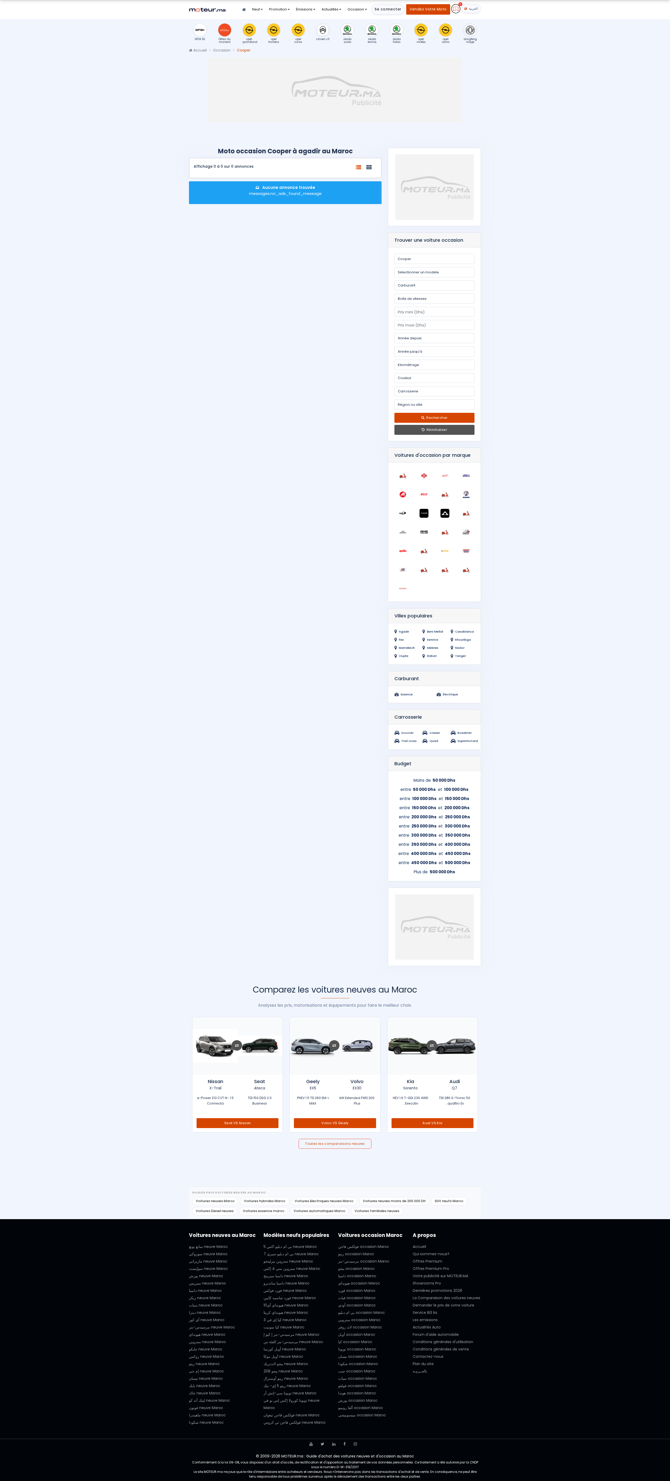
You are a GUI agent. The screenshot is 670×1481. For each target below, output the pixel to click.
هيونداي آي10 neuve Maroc (286, 1305)
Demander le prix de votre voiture (443, 1305)
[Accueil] (244, 9)
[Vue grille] (369, 167)
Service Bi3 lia (425, 1312)
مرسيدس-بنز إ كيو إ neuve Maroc (292, 1334)
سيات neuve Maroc (206, 1305)
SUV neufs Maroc (449, 1201)
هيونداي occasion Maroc (359, 1283)
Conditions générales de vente (441, 1349)
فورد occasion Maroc (357, 1290)
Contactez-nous (428, 1356)
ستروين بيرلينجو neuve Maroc (288, 1261)
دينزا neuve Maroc (205, 1312)
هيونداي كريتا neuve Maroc (286, 1312)
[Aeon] (402, 494)
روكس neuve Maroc (206, 1356)
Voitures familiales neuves (377, 1211)
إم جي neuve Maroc (206, 1371)
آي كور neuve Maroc (207, 1319)
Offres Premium (427, 1261)
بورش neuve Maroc (206, 1276)
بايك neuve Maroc (204, 1385)
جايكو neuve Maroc (205, 1349)
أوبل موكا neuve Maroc (283, 1356)
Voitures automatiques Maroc (319, 1211)
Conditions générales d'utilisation (443, 1341)
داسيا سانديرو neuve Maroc (287, 1283)
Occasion (356, 9)
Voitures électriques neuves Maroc (324, 1201)
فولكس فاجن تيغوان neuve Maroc (292, 1415)
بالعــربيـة (420, 1371)
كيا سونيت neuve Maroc (284, 1327)
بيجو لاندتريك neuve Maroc (286, 1363)
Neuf (256, 9)
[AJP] (402, 513)
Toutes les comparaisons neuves (335, 1143)
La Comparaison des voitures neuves (446, 1297)
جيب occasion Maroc (357, 1371)
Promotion (278, 9)
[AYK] (466, 570)
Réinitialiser (436, 429)
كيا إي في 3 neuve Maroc (285, 1319)
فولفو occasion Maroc (357, 1385)
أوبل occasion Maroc (356, 1334)
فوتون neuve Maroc (206, 1407)
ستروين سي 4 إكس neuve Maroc (292, 1268)
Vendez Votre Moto (428, 9)
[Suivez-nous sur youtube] (311, 1444)
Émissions (304, 9)
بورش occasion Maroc (358, 1400)
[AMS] (424, 532)
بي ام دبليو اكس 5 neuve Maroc (290, 1246)
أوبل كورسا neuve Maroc (285, 1349)
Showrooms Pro (427, 1283)
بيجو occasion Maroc (356, 1268)
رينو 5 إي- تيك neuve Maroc (287, 1385)
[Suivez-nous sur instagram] (355, 1444)
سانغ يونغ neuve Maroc (208, 1246)
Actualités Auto (427, 1327)
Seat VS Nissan (237, 1122)
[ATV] (445, 570)
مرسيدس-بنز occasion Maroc (363, 1261)
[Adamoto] (424, 475)
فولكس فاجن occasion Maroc (363, 1246)
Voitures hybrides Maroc (265, 1201)
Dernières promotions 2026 (437, 1290)
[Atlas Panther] (424, 570)
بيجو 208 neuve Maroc (283, 1371)
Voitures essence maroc (263, 1211)
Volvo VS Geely (334, 1122)
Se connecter (388, 9)
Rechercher (437, 417)
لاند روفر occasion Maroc (360, 1327)
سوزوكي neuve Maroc (208, 1254)
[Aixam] (466, 494)
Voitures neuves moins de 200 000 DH (394, 1201)
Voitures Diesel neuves (215, 1211)
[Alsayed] (466, 513)
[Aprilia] (402, 551)
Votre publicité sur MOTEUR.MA (440, 1276)
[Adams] (445, 475)
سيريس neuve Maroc (207, 1283)
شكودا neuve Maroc (206, 1422)
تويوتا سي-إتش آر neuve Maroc (290, 1393)
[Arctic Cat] (424, 551)
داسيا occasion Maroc (357, 1276)
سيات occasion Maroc (357, 1378)
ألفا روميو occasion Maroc (360, 1407)
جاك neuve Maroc (205, 1393)
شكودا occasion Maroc (358, 1363)
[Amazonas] (402, 532)
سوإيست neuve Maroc (208, 1268)
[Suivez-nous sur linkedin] (334, 1444)
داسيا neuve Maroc (205, 1290)
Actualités (330, 9)
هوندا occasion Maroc (357, 1393)
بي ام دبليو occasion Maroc (361, 1312)
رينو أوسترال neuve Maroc (286, 1378)
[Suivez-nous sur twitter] (322, 1444)
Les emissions (425, 1319)
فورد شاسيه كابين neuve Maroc (290, 1297)
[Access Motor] (402, 475)
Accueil (199, 50)
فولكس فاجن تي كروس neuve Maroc (295, 1422)
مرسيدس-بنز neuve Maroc (212, 1327)
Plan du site (423, 1363)
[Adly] (466, 475)
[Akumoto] (424, 513)
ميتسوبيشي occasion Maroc (362, 1415)
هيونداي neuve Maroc (207, 1334)
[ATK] (402, 570)
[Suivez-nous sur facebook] (344, 1444)
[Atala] (466, 551)
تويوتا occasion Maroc (357, 1349)
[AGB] (424, 494)
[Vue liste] (358, 167)
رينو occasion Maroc (356, 1254)
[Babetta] (402, 588)
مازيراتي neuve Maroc (208, 1261)
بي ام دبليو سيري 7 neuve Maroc (291, 1254)
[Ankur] (445, 532)
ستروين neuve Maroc (207, 1341)
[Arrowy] (445, 551)
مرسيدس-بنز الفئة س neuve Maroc (293, 1341)
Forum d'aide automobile (436, 1334)
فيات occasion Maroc (357, 1297)
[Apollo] (466, 532)
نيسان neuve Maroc (206, 1378)
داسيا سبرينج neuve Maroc (286, 1276)
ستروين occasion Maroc (359, 1319)
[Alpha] (445, 513)
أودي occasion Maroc (357, 1305)
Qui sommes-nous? (431, 1254)
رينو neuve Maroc (204, 1363)
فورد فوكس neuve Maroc (285, 1290)
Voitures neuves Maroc (215, 1201)
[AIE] (445, 494)
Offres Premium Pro (431, 1268)
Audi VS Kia (432, 1122)
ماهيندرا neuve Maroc (207, 1415)
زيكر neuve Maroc (205, 1297)
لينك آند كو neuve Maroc (209, 1400)
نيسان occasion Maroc (357, 1356)
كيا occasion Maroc (355, 1341)
